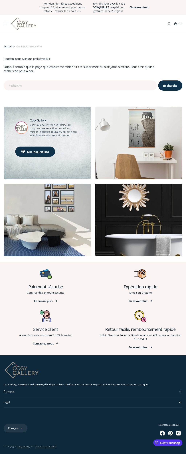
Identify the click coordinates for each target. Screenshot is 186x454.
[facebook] (162, 433)
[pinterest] (170, 433)
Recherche (170, 85)
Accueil (8, 46)
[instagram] (178, 433)
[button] (5, 23)
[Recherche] (169, 23)
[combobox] (80, 85)
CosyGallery (23, 446)
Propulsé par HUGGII (45, 446)
